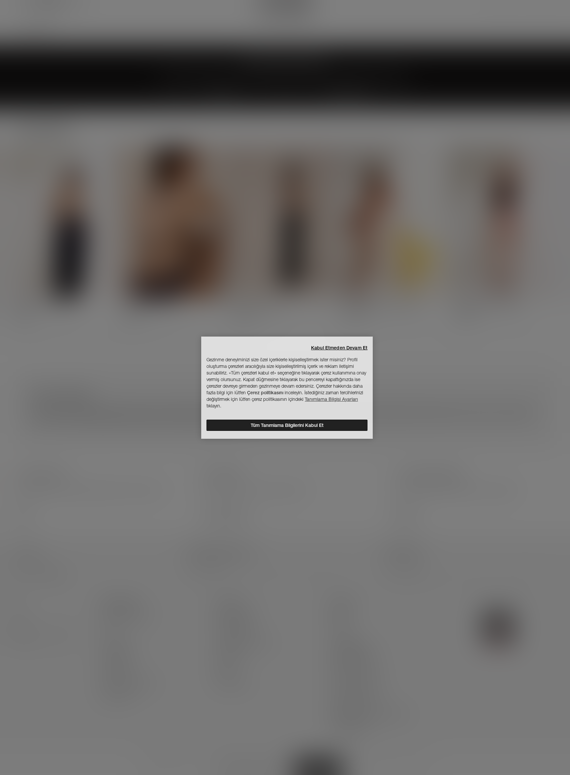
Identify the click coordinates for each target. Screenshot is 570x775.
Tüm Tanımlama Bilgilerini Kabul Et (287, 425)
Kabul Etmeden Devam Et (339, 347)
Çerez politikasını (265, 393)
